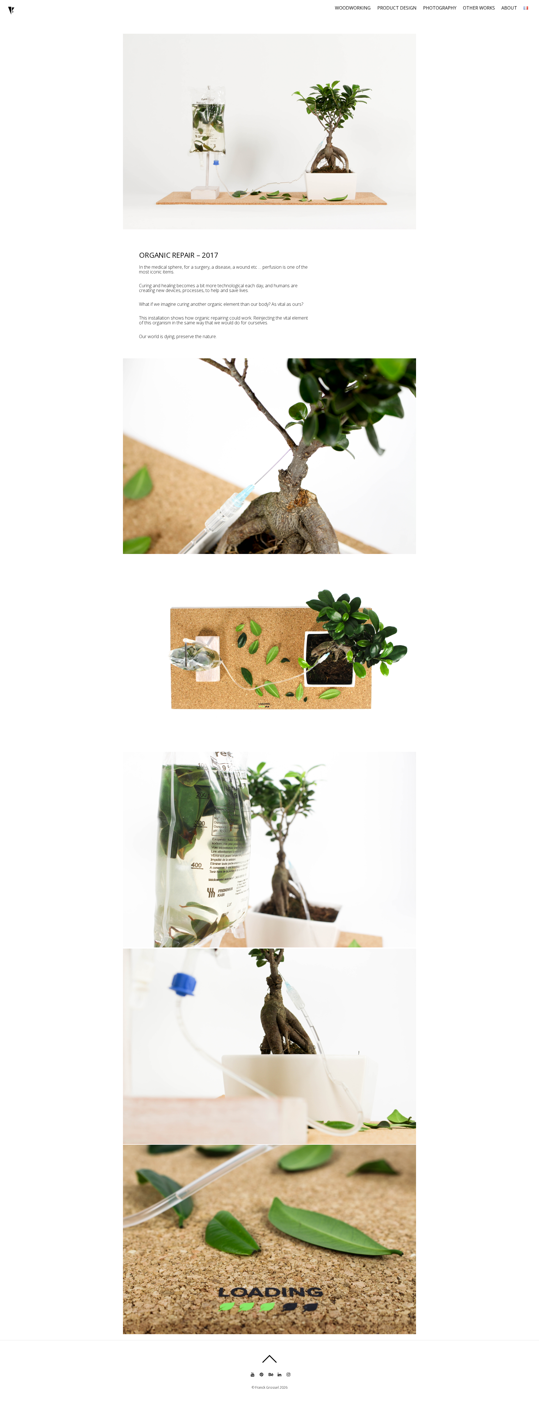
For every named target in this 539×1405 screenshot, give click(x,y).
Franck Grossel (267, 1387)
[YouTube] (252, 1374)
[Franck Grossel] (11, 12)
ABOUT (509, 8)
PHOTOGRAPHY (439, 8)
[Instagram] (288, 1374)
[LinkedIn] (279, 1374)
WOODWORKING (353, 8)
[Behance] (270, 1374)
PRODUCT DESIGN (397, 8)
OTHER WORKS (479, 8)
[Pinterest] (261, 1374)
